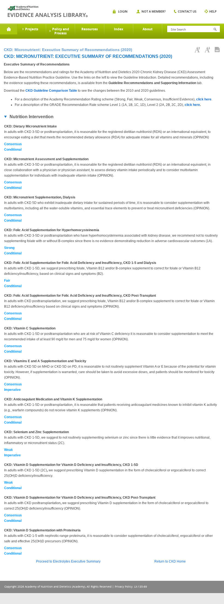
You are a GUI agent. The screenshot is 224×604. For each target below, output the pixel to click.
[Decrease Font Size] (207, 49)
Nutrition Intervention (32, 116)
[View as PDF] (217, 49)
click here (203, 99)
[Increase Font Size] (197, 49)
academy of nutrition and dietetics (48, 11)
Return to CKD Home (170, 561)
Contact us (187, 11)
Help (213, 11)
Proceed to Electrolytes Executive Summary (68, 561)
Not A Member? (154, 11)
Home (8, 29)
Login (123, 11)
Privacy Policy (123, 586)
